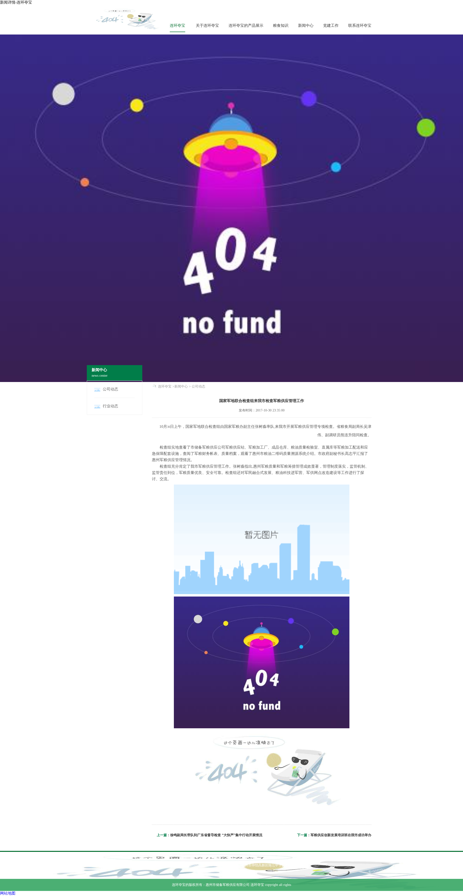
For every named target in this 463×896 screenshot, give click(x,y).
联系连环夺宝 (359, 25)
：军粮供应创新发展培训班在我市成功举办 (339, 835)
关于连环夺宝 (207, 25)
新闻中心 (305, 25)
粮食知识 (280, 25)
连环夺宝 (177, 25)
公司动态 (198, 386)
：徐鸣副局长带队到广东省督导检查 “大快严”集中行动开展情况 (214, 835)
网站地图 (7, 893)
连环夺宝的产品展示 (246, 25)
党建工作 (331, 25)
